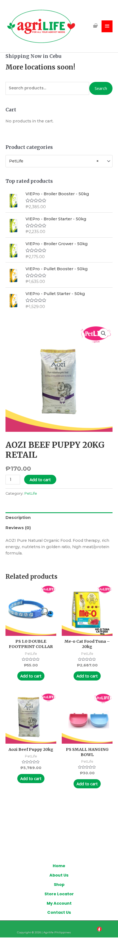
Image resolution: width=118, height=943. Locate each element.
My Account (59, 903)
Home (59, 866)
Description (18, 517)
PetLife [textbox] (54, 161)
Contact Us (59, 912)
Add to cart (40, 479)
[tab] (59, 517)
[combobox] (59, 161)
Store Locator (59, 894)
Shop (59, 884)
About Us (59, 875)
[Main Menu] (107, 26)
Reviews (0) (18, 527)
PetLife (30, 493)
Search (101, 88)
